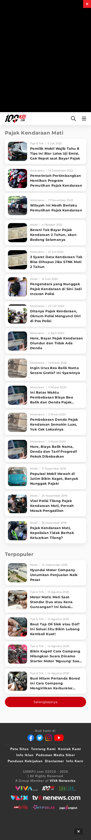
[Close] (87, 4)
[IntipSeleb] (44, 807)
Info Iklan (25, 755)
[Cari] (73, 118)
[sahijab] (67, 788)
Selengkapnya (46, 702)
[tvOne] (56, 797)
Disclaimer (54, 761)
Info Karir (74, 761)
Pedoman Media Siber (55, 755)
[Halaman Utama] (14, 118)
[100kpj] (48, 788)
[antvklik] (21, 807)
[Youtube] (59, 737)
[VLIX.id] (19, 797)
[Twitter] (39, 737)
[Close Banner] (78, 831)
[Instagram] (48, 737)
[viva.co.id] (26, 788)
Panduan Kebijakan (25, 761)
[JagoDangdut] (68, 807)
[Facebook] (31, 737)
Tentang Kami (43, 749)
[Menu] (85, 118)
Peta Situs (19, 749)
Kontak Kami (69, 749)
